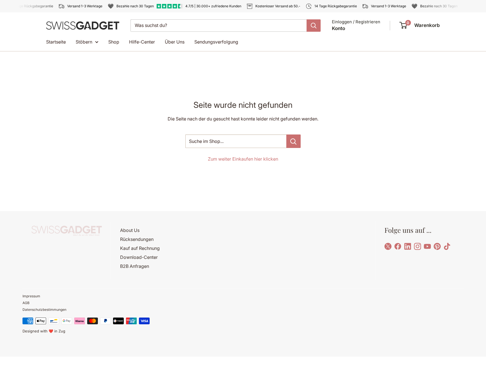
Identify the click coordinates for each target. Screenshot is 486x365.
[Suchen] (314, 25)
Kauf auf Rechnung (140, 248)
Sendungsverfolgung (216, 42)
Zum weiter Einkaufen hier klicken (243, 159)
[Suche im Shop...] (293, 141)
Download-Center (139, 257)
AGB (26, 303)
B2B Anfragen (134, 266)
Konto (338, 28)
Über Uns (174, 42)
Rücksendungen (137, 239)
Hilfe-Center (142, 42)
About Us (130, 230)
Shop (113, 42)
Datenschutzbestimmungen (44, 309)
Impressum (31, 296)
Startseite (56, 42)
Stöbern (84, 42)
